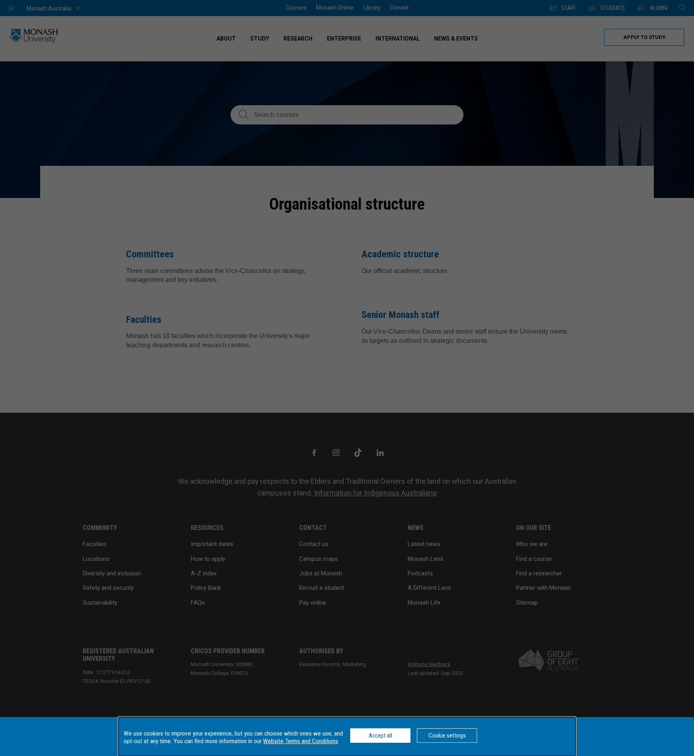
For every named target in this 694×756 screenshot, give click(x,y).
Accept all (380, 735)
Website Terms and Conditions (300, 741)
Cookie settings (447, 735)
